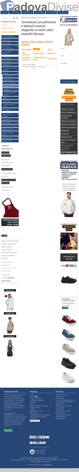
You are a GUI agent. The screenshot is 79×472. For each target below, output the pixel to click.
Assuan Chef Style (10, 83)
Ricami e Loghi (34, 407)
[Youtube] (47, 438)
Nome (62, 48)
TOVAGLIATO (7, 129)
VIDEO (32, 409)
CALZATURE (6, 119)
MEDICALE (27, 12)
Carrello (32, 396)
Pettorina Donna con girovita (10, 69)
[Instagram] (37, 438)
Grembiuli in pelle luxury (9, 93)
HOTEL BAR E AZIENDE (7, 52)
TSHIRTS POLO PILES (7, 133)
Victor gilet (7, 79)
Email (62, 56)
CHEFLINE (51, 12)
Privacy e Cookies (36, 398)
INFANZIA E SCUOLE (9, 126)
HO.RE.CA (63, 12)
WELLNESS (39, 12)
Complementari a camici (8, 105)
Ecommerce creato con (39, 464)
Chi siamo (33, 402)
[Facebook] (31, 438)
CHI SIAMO (15, 12)
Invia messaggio (69, 81)
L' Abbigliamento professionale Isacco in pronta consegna (40, 416)
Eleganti (32, 18)
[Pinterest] (40, 438)
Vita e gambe (7, 61)
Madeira (7, 89)
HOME (4, 12)
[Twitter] (34, 438)
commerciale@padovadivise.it (39, 461)
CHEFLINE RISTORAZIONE (7, 47)
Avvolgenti (6, 109)
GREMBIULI (25, 18)
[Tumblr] (43, 438)
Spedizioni (33, 418)
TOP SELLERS (7, 141)
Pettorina (6, 65)
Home (32, 395)
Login (31, 404)
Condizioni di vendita (36, 400)
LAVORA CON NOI (36, 411)
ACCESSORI (6, 123)
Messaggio (63, 63)
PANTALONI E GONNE (7, 115)
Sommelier (6, 101)
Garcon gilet (8, 76)
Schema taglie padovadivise (39, 406)
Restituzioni (33, 413)
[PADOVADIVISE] (39, 7)
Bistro (5, 98)
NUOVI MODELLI (8, 36)
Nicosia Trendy (41, 18)
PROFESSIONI (7, 138)
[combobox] (47, 66)
